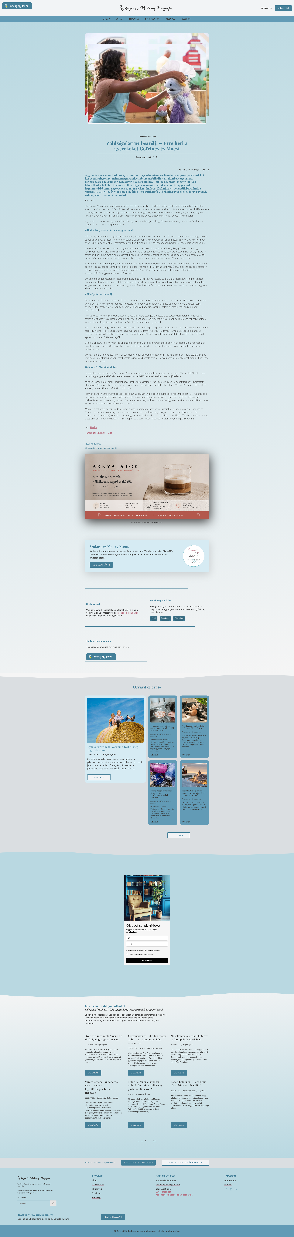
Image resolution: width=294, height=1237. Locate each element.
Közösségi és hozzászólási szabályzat (174, 1195)
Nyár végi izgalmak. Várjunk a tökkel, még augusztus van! (112, 748)
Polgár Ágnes (109, 754)
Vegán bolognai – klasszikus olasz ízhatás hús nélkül (188, 1083)
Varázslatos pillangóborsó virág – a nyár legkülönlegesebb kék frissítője (161, 794)
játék (100, 448)
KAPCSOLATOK (152, 19)
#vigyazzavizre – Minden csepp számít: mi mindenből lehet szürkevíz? (162, 728)
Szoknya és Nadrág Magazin (159, 734)
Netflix (93, 427)
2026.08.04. (153, 736)
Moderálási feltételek (166, 1180)
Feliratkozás (147, 960)
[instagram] (231, 1189)
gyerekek (92, 448)
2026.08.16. (93, 754)
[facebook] (226, 1189)
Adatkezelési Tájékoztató (168, 1184)
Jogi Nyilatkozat (163, 1189)
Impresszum (267, 8)
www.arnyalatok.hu (138, 522)
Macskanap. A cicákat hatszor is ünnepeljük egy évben (194, 727)
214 (154, 1140)
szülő (114, 448)
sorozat (107, 448)
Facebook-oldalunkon (127, 613)
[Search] (53, 1203)
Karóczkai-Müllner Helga (98, 433)
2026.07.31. (175, 1091)
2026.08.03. (197, 732)
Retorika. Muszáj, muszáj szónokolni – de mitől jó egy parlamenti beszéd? (193, 793)
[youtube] (236, 1189)
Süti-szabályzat (163, 1192)
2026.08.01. (197, 799)
